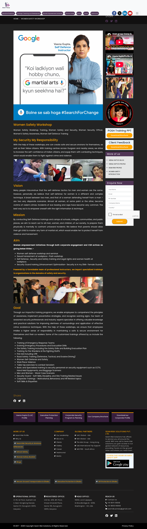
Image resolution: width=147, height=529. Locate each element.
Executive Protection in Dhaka (69, 481)
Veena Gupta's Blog (116, 160)
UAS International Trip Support (88, 446)
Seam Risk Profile (115, 168)
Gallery (59, 446)
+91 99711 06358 (113, 503)
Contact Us (112, 500)
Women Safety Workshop (33, 18)
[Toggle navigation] (137, 13)
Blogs (18, 462)
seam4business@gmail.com (119, 509)
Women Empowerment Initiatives (53, 13)
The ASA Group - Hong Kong (87, 442)
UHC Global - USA (83, 435)
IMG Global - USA (83, 439)
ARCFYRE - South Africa (85, 449)
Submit (119, 221)
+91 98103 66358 (114, 506)
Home (16, 18)
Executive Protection (8, 13)
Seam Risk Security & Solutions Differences (27, 445)
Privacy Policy (128, 526)
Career (59, 449)
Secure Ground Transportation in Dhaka (32, 481)
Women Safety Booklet (25, 457)
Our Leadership (62, 435)
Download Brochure (119, 135)
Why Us (18, 439)
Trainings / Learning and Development (28, 13)
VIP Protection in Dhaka (107, 481)
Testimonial (94, 13)
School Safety (22, 452)
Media (79, 13)
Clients (86, 13)
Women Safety (69, 13)
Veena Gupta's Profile (117, 164)
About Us (59, 439)
